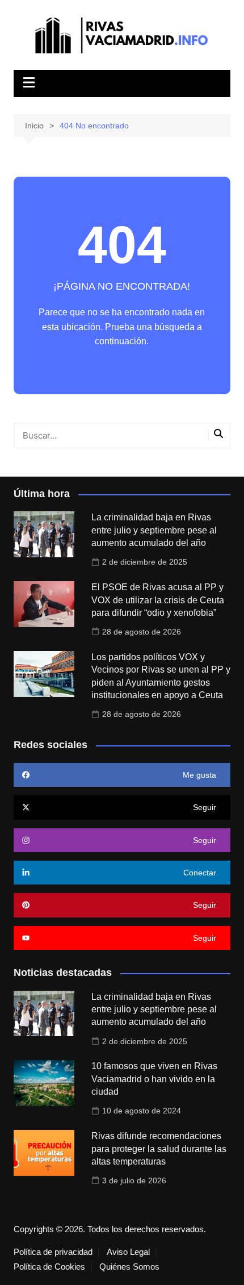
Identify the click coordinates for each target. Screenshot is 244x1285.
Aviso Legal (128, 1252)
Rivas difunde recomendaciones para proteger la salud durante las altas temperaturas (158, 1148)
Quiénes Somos (129, 1266)
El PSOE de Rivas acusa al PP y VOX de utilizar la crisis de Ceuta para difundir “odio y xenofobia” (157, 600)
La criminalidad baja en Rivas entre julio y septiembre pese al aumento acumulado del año (154, 530)
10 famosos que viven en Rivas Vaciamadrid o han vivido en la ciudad (154, 1078)
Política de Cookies (49, 1266)
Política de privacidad (53, 1252)
